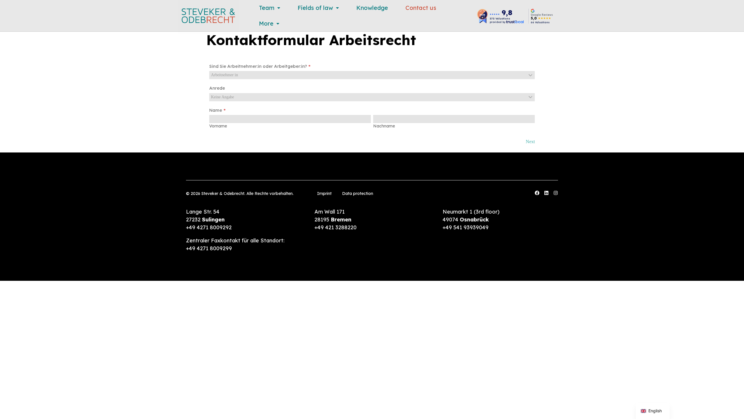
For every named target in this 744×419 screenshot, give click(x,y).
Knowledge (372, 7)
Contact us (420, 7)
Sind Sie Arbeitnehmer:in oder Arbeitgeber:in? (258, 66)
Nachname (384, 126)
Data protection (357, 193)
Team (266, 7)
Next (530, 141)
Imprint (324, 193)
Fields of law (315, 7)
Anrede (217, 88)
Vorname (218, 126)
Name (215, 110)
